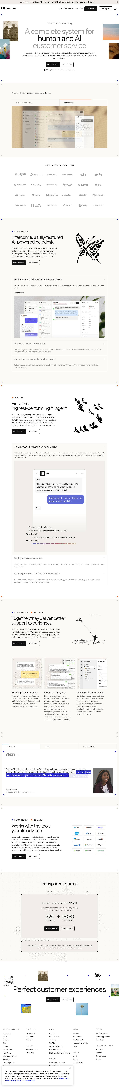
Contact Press (78, 1063)
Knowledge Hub (8, 1063)
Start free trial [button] (91, 9)
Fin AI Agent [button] (106, 9)
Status (75, 1046)
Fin (79, 53)
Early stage (100, 1040)
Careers (75, 1059)
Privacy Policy (16, 1080)
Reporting (6, 1059)
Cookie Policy (30, 1080)
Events (51, 1033)
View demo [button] (67, 64)
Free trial (99, 1053)
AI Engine (29, 1040)
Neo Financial (89, 747)
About (75, 1056)
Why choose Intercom (57, 1063)
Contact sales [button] (67, 928)
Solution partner (101, 1033)
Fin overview (30, 1033)
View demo (100, 1049)
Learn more (19, 292)
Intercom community (80, 1043)
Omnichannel (8, 1050)
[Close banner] (117, 2)
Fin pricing (30, 1053)
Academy (52, 1040)
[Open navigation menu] (115, 8)
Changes (76, 1033)
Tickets (5, 1046)
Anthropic (11, 747)
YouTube (52, 1043)
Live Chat (6, 1040)
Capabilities (30, 1037)
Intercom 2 (7, 1033)
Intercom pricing (32, 1049)
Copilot (5, 1043)
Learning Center (55, 1050)
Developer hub (78, 1040)
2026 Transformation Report (59, 1053)
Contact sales (101, 1056)
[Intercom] (8, 9)
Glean (47, 747)
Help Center (7, 1053)
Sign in (98, 1059)
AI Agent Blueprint (55, 1046)
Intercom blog (54, 1037)
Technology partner (103, 1037)
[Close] (69, 1068)
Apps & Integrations (10, 1056)
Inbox (5, 1037)
